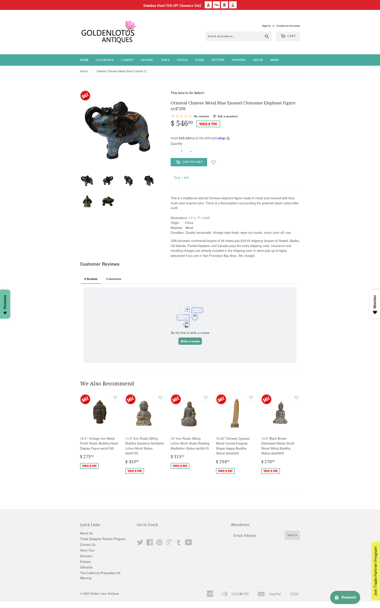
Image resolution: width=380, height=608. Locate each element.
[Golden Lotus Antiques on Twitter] (140, 543)
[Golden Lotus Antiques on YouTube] (188, 543)
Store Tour (87, 550)
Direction (86, 556)
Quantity (176, 143)
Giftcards (86, 567)
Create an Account (288, 26)
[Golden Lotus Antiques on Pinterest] (159, 543)
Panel (200, 60)
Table (165, 60)
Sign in (266, 26)
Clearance (105, 60)
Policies (85, 561)
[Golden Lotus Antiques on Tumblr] (178, 543)
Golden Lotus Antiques (104, 593)
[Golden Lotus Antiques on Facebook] (149, 543)
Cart (291, 36)
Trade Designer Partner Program (103, 539)
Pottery (218, 60)
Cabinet (127, 60)
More (274, 60)
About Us (86, 533)
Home (84, 60)
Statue (182, 60)
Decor (258, 60)
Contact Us (87, 544)
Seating (147, 60)
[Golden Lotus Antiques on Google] (169, 543)
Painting (239, 60)
